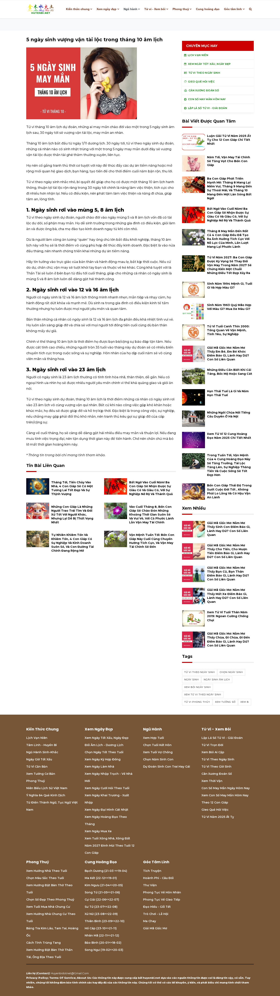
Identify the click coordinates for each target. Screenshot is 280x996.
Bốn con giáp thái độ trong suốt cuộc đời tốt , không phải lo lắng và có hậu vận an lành (229, 491)
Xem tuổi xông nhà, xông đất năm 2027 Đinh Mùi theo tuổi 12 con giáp (109, 846)
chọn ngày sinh (231, 672)
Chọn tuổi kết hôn (157, 745)
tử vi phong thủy (197, 701)
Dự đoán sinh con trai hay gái (166, 766)
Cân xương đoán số (216, 774)
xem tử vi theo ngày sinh (202, 694)
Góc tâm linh (233, 9)
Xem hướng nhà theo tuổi (46, 871)
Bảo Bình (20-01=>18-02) (103, 942)
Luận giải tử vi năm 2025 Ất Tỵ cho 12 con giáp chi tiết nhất (229, 140)
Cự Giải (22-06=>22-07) (102, 899)
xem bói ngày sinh (197, 687)
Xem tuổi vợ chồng (158, 752)
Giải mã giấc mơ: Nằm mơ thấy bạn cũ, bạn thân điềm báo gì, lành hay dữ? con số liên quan (228, 573)
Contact (43, 973)
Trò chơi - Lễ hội (155, 914)
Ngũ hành (130, 9)
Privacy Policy (37, 977)
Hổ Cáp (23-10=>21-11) (101, 928)
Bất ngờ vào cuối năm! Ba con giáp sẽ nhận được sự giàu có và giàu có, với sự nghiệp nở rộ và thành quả (151, 488)
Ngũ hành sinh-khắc (42, 752)
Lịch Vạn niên (36, 738)
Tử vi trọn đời (212, 745)
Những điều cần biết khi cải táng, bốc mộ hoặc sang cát (229, 372)
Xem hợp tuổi (153, 738)
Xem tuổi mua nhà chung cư (48, 907)
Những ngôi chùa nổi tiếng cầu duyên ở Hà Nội (228, 414)
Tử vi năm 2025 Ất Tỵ (217, 817)
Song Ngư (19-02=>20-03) (104, 950)
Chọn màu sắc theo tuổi (45, 878)
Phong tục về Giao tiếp (161, 899)
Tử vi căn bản (37, 766)
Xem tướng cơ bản (40, 774)
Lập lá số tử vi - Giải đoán (222, 738)
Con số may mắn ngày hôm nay (225, 788)
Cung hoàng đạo (208, 9)
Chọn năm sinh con (158, 759)
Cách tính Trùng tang (43, 942)
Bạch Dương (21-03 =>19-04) (106, 871)
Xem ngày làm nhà (99, 766)
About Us (84, 977)
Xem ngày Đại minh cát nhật (106, 809)
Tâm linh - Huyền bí (41, 745)
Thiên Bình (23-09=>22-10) (104, 921)
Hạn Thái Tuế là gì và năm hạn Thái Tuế (228, 393)
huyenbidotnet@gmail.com (70, 973)
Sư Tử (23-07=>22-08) (101, 907)
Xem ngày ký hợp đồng (103, 759)
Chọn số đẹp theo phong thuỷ (50, 899)
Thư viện (150, 885)
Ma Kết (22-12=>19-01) (101, 878)
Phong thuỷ (181, 9)
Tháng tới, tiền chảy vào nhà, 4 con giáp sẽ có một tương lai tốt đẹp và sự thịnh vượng (72, 488)
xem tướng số (225, 701)
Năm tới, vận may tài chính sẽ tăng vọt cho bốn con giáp (228, 161)
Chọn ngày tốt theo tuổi (104, 752)
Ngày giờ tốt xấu (39, 759)
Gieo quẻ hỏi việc (215, 809)
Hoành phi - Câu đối (158, 878)
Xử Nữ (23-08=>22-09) (101, 914)
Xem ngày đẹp (106, 9)
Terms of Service (62, 977)
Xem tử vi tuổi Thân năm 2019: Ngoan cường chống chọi (227, 616)
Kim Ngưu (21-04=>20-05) (104, 885)
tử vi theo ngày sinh (199, 672)
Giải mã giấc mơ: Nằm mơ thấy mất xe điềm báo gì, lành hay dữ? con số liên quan (227, 596)
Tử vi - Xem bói (154, 9)
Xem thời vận (211, 781)
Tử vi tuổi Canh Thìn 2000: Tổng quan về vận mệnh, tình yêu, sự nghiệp (228, 330)
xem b (244, 701)
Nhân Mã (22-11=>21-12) (102, 935)
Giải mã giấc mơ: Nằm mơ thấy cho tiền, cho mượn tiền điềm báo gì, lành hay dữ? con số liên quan (228, 551)
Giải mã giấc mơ (155, 928)
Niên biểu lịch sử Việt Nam (46, 788)
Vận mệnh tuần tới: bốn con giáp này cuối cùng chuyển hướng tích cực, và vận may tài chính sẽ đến (151, 541)
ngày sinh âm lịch (217, 679)
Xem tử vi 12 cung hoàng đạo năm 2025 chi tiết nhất (229, 436)
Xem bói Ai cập (212, 752)
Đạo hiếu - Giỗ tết (157, 907)
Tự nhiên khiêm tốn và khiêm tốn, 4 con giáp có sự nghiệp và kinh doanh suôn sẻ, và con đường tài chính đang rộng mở (72, 542)
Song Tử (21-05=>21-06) (102, 892)
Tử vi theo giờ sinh (216, 766)
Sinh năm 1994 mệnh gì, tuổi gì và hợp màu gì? (229, 285)
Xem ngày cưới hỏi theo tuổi (107, 788)
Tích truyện (152, 871)
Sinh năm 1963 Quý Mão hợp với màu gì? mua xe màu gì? (229, 307)
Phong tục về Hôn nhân (162, 892)
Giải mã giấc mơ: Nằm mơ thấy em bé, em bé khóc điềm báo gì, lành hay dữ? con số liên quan (228, 353)
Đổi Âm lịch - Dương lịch (104, 745)
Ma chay (149, 921)
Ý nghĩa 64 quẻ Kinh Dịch (45, 795)
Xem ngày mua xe (98, 831)
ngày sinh (191, 679)
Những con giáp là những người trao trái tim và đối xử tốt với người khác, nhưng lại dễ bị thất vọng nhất (72, 514)
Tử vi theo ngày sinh (217, 759)
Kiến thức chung (78, 9)
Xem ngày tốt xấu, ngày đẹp (107, 738)
